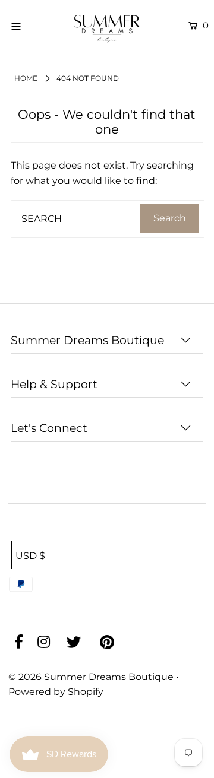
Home (25, 78)
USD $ (30, 555)
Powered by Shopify (55, 691)
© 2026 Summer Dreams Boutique (92, 676)
